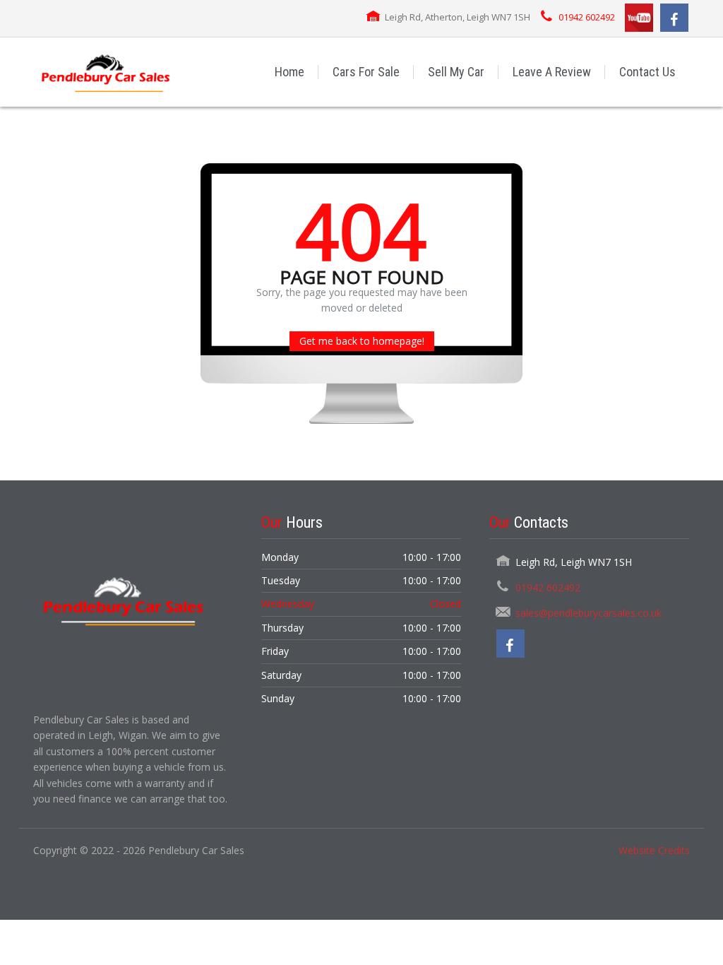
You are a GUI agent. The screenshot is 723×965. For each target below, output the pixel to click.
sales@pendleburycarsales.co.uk (588, 613)
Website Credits (654, 850)
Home (289, 71)
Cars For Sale (366, 71)
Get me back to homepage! (361, 341)
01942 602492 (586, 17)
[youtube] (639, 18)
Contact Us (647, 71)
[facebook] (674, 18)
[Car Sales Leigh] (105, 71)
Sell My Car (456, 71)
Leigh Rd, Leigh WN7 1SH (573, 562)
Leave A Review (552, 71)
